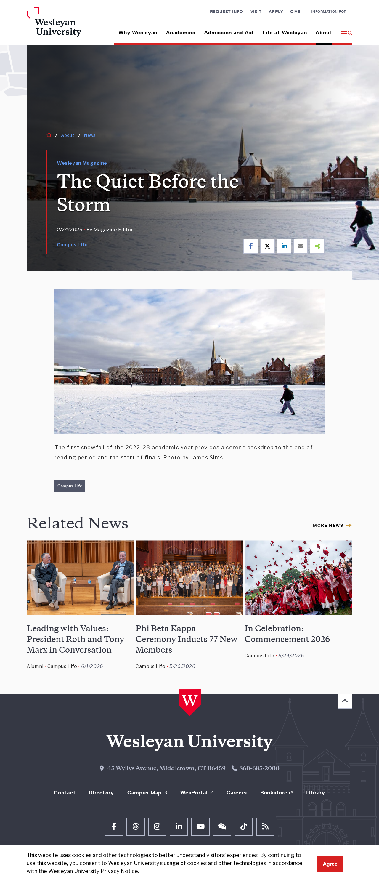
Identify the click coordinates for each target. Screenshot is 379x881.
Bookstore (273, 792)
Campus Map (144, 792)
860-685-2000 (259, 769)
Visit (256, 11)
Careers (237, 792)
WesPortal (194, 792)
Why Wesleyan (137, 32)
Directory (101, 792)
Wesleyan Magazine (82, 163)
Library (315, 792)
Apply (276, 11)
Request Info (226, 11)
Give (295, 11)
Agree (330, 864)
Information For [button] (330, 11)
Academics (180, 32)
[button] (344, 30)
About (324, 32)
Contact (65, 792)
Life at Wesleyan (285, 32)
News (90, 135)
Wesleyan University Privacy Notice (93, 871)
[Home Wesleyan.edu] (64, 26)
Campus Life (72, 245)
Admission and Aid (229, 32)
